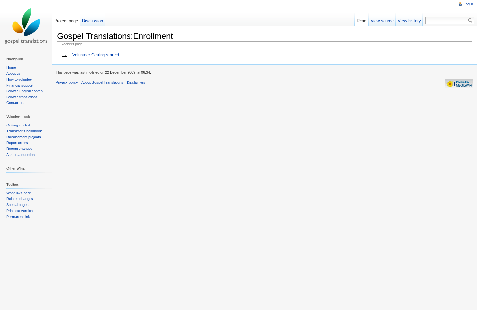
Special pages (17, 205)
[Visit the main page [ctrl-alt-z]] (26, 26)
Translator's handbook (24, 131)
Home (11, 67)
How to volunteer (19, 79)
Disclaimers (136, 82)
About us (13, 73)
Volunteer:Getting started (95, 55)
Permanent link (18, 217)
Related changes (19, 199)
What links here (18, 193)
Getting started (18, 125)
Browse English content (24, 91)
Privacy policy (67, 82)
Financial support (19, 85)
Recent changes (19, 148)
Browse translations (22, 97)
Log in (468, 4)
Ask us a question (20, 155)
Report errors (17, 143)
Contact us (15, 103)
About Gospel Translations (102, 82)
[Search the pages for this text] (470, 20)
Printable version (19, 211)
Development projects (23, 137)
